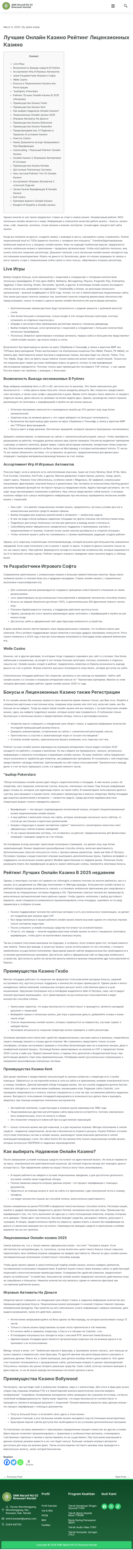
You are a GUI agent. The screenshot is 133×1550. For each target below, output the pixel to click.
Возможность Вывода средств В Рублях (36, 67)
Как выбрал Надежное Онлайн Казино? (36, 110)
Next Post (122, 1477)
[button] (113, 6)
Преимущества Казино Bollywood (32, 122)
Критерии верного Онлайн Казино (32, 200)
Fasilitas (46, 1525)
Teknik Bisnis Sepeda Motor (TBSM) (80, 1514)
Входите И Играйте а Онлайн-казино (34, 204)
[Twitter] (14, 1462)
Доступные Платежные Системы (32, 169)
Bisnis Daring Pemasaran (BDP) (82, 1521)
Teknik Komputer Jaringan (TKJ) (82, 1533)
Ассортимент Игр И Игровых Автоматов (36, 71)
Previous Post (13, 1477)
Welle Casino (20, 79)
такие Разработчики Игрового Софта (34, 75)
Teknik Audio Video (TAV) (82, 1527)
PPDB (45, 1515)
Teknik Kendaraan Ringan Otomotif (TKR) (82, 1507)
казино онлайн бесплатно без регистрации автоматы (86, 300)
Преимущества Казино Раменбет (32, 126)
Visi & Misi (47, 1510)
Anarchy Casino (22, 138)
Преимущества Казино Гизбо (30, 103)
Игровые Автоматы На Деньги (30, 118)
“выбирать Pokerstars (25, 91)
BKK (44, 1520)
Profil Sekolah (49, 1505)
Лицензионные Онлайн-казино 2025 (34, 114)
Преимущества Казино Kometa (31, 165)
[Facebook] (7, 1462)
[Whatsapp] (20, 1462)
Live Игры (18, 63)
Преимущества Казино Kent (29, 107)
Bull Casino (19, 197)
